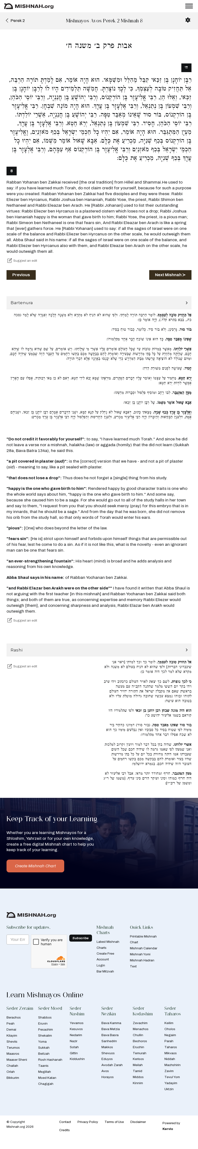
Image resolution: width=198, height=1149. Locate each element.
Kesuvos (76, 1029)
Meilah (138, 1065)
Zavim (169, 1071)
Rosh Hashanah (50, 1059)
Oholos (169, 1029)
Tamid (137, 1071)
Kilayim (12, 1035)
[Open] (189, 6)
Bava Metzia (110, 1029)
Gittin (74, 1053)
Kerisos (138, 1059)
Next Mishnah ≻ (170, 275)
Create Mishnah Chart (35, 866)
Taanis (43, 1065)
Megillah (44, 1072)
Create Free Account (105, 956)
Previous (21, 275)
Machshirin (172, 1065)
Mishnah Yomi (140, 954)
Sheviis (12, 1041)
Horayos (107, 1077)
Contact (65, 1122)
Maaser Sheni (17, 1059)
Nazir (73, 1041)
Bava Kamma (111, 1023)
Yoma (42, 1041)
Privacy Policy (88, 1122)
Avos (105, 1071)
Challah (12, 1065)
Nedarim (76, 1035)
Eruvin (43, 1023)
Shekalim (45, 1035)
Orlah (11, 1072)
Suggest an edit (25, 260)
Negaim (170, 1035)
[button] (99, 302)
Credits (64, 1130)
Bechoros (140, 1041)
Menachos (140, 1029)
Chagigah (45, 1084)
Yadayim (170, 1083)
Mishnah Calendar (143, 948)
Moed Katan (47, 1078)
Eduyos (107, 1059)
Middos (138, 1077)
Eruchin (138, 1047)
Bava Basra (110, 1035)
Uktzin (169, 1089)
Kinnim (138, 1083)
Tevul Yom (172, 1077)
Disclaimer (138, 1122)
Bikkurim (13, 1078)
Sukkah (44, 1047)
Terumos (13, 1047)
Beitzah (44, 1053)
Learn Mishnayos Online (45, 995)
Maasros (13, 1053)
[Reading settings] (187, 20)
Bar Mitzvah (105, 971)
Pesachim (45, 1029)
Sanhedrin (109, 1041)
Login (101, 965)
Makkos (107, 1047)
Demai (11, 1029)
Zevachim (140, 1023)
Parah (168, 1041)
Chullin (138, 1035)
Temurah (139, 1053)
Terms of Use (114, 1122)
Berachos (14, 1017)
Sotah (74, 1047)
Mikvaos (170, 1053)
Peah (10, 1023)
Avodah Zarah (112, 1065)
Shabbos (45, 1017)
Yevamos (77, 1023)
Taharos (170, 1047)
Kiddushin (77, 1059)
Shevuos (108, 1053)
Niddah (169, 1059)
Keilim (168, 1023)
